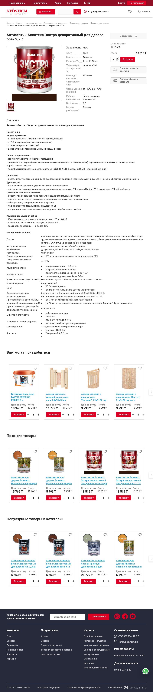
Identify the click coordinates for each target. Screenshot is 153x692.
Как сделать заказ (51, 654)
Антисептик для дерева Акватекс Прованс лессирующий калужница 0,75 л (59, 481)
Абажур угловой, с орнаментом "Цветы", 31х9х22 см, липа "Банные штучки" (128, 397)
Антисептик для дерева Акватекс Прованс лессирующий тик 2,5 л (24, 481)
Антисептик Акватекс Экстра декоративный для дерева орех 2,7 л (128, 480)
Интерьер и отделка (95, 641)
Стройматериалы (93, 636)
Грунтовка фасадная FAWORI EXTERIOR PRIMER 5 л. (22, 397)
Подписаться (99, 616)
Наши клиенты (15, 649)
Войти (121, 3)
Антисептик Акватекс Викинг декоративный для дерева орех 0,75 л (58, 564)
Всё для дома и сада (95, 667)
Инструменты (91, 654)
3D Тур (87, 3)
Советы (11, 641)
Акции (44, 636)
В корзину (128, 59)
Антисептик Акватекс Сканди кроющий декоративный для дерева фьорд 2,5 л (93, 564)
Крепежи (89, 663)
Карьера (11, 658)
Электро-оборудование (97, 649)
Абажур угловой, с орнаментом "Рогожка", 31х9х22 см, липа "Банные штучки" (94, 397)
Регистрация (137, 3)
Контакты (12, 654)
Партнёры (12, 645)
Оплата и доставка (51, 645)
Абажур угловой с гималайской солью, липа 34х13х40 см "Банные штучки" (57, 397)
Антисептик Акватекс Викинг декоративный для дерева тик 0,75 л (23, 563)
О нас (10, 636)
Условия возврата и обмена (56, 649)
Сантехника (90, 658)
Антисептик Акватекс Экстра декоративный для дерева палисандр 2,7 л (94, 481)
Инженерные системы (96, 645)
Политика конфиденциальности (84, 687)
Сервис (45, 641)
